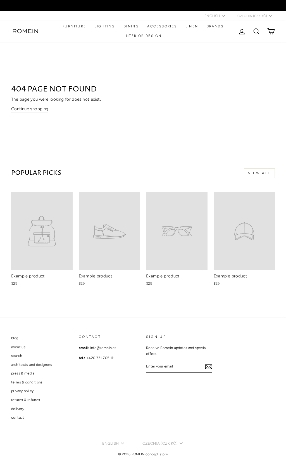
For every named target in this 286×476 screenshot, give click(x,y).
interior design (143, 36)
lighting (105, 26)
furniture (74, 26)
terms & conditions (27, 382)
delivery (17, 409)
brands (215, 26)
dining (131, 26)
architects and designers (31, 364)
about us (18, 347)
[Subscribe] (208, 366)
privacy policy (22, 391)
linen (191, 26)
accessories (162, 26)
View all (259, 173)
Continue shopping (29, 108)
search (16, 356)
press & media (22, 373)
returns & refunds (25, 400)
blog (14, 338)
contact (17, 417)
